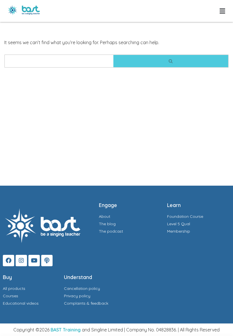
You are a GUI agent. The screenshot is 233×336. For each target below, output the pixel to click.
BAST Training (66, 330)
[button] (222, 11)
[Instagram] (21, 260)
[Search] (171, 61)
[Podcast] (47, 260)
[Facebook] (8, 260)
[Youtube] (34, 260)
